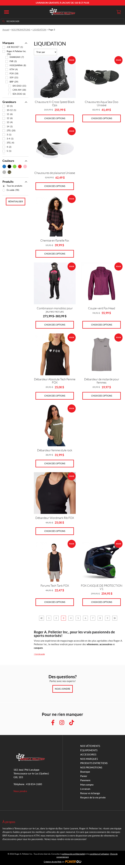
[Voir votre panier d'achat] (118, 12)
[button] (6, 12)
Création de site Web (52, 862)
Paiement (85, 780)
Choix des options (54, 118)
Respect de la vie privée (93, 797)
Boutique (85, 771)
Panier (83, 776)
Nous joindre (62, 689)
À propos (8, 822)
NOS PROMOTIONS (20, 30)
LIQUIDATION (39, 30)
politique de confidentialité (73, 854)
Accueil (5, 30)
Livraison (85, 789)
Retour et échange (90, 793)
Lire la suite (39, 654)
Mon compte (87, 784)
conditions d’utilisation (99, 854)
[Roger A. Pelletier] (62, 12)
